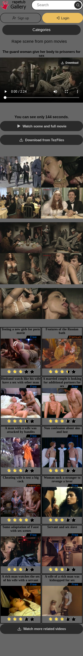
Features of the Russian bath (62, 331)
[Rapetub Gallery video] (15, 5)
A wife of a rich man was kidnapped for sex (62, 578)
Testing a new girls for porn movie (20, 331)
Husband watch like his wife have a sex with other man (20, 380)
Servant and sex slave (62, 527)
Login (65, 18)
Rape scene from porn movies (39, 41)
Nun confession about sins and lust (62, 430)
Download (71, 62)
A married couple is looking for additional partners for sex (62, 382)
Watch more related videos (44, 629)
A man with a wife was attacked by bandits (20, 430)
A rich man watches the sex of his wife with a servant (21, 578)
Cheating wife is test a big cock (21, 479)
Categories (41, 30)
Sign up (23, 18)
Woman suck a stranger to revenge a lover (62, 479)
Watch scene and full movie (44, 126)
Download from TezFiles (44, 140)
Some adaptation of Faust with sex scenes (21, 528)
